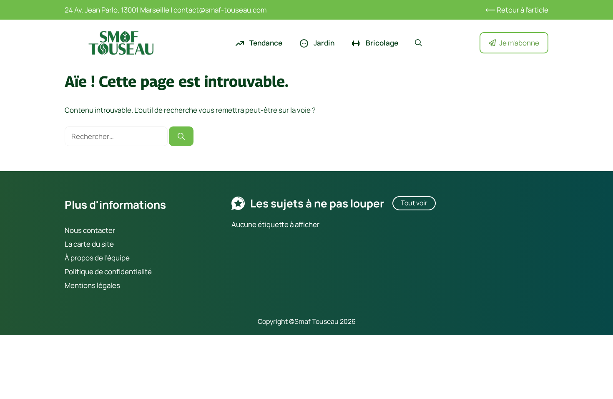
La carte (77, 244)
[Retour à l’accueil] (121, 42)
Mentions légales (92, 285)
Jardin (323, 43)
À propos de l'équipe (97, 258)
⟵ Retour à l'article (516, 10)
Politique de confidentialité (108, 271)
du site (102, 244)
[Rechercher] (181, 136)
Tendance (265, 43)
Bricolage (381, 43)
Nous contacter (90, 230)
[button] (418, 43)
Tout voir (414, 202)
